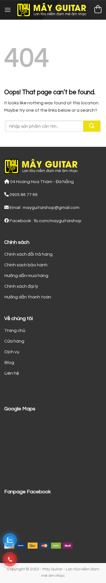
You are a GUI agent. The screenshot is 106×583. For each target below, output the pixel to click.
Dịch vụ (11, 352)
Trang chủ (14, 330)
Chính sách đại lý (21, 286)
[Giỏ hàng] (98, 10)
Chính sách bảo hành (25, 265)
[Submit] (91, 126)
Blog (9, 362)
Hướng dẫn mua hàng (26, 275)
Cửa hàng (14, 341)
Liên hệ (11, 373)
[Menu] (7, 10)
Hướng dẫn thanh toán (27, 297)
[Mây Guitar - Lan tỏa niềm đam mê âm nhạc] (53, 10)
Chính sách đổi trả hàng (28, 254)
